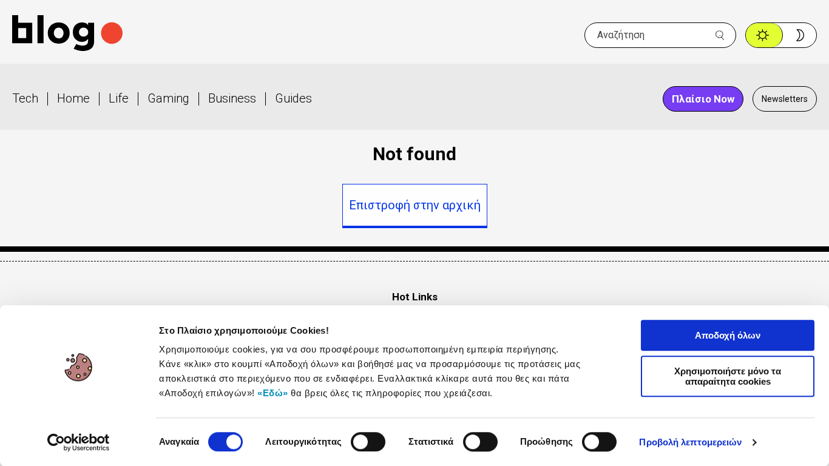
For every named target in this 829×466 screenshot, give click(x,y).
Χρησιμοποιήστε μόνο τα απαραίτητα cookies (727, 376)
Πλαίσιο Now (703, 99)
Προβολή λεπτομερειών (690, 442)
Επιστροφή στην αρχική (415, 205)
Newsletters (785, 99)
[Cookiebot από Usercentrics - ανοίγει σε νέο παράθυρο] (78, 442)
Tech (25, 98)
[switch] (368, 441)
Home (73, 98)
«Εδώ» (272, 393)
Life (119, 98)
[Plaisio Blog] (67, 35)
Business (232, 98)
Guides (293, 98)
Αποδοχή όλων (727, 335)
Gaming (168, 98)
